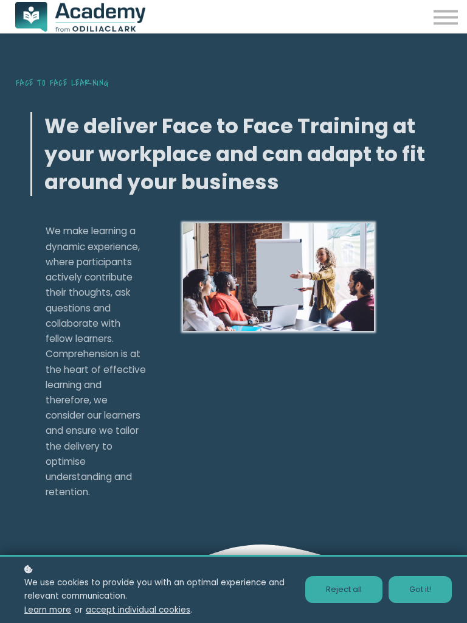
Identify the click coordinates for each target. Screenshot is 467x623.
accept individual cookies (138, 610)
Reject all (344, 589)
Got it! (420, 589)
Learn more (47, 610)
